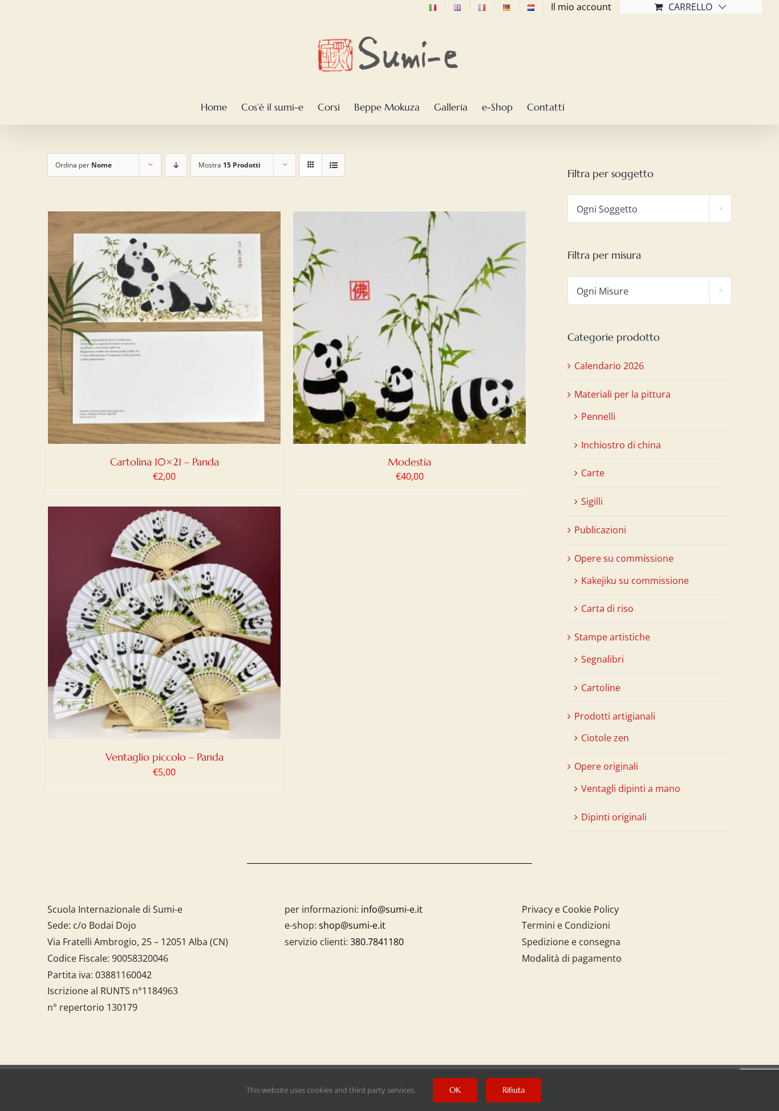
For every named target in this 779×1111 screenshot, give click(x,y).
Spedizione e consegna (571, 942)
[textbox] (649, 209)
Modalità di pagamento (572, 958)
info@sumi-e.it (392, 909)
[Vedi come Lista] (333, 165)
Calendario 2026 (609, 366)
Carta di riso (607, 608)
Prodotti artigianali (614, 716)
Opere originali (606, 766)
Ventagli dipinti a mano (630, 788)
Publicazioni (600, 530)
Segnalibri (602, 659)
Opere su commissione (623, 558)
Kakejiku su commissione (635, 580)
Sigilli (592, 501)
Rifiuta (513, 1090)
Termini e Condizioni (566, 925)
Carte (592, 473)
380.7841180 (377, 942)
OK (455, 1090)
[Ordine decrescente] (176, 165)
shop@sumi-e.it (352, 925)
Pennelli (598, 416)
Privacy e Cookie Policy (570, 909)
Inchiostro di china (621, 445)
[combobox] (649, 208)
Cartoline (600, 687)
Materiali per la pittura (622, 394)
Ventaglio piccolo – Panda (165, 756)
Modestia (409, 461)
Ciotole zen (605, 738)
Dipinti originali (614, 817)
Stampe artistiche (612, 637)
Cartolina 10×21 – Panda (164, 461)
